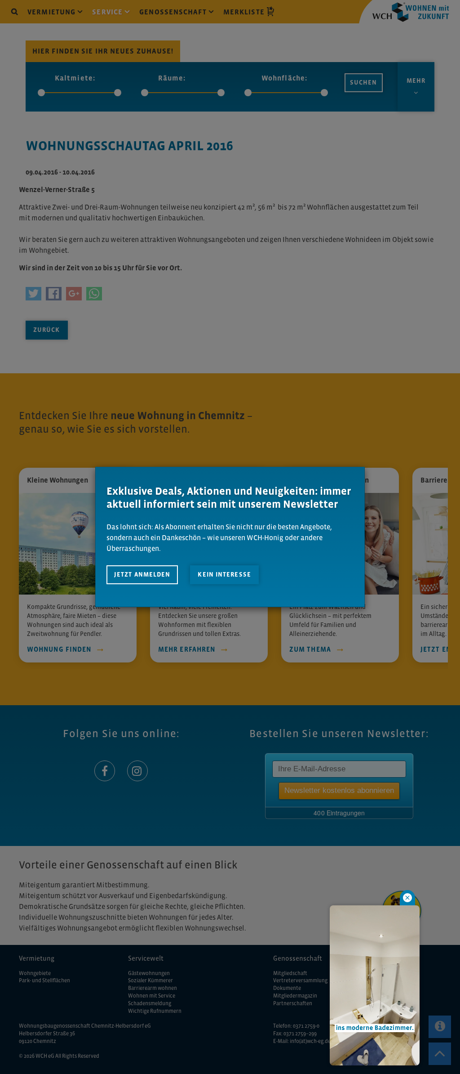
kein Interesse (224, 574)
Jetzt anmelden (142, 574)
